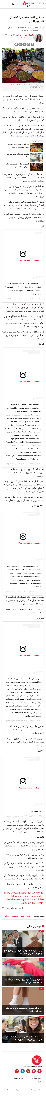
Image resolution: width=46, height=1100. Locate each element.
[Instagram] (28, 1071)
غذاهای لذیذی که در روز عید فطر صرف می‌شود (18, 155)
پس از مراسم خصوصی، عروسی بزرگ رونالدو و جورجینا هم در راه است (23, 952)
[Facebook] (32, 44)
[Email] (20, 44)
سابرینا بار (31, 36)
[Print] (16, 44)
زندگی (30, 927)
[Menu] (4, 4)
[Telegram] (22, 1071)
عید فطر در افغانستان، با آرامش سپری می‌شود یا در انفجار (18, 146)
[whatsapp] (17, 1071)
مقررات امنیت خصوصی (34, 1082)
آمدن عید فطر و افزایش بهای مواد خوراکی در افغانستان (17, 165)
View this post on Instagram (30, 260)
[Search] (13, 4)
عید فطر (7, 916)
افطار (28, 916)
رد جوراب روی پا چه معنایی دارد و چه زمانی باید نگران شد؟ (23, 1010)
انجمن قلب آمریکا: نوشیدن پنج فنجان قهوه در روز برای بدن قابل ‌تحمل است (23, 1038)
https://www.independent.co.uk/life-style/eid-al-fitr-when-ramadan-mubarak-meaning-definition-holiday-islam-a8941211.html (24, 898)
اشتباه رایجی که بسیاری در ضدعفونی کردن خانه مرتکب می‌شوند (23, 981)
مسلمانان (15, 916)
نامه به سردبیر (18, 1078)
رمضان (22, 916)
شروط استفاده (37, 1078)
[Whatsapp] (28, 44)
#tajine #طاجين (35, 811)
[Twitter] (24, 44)
